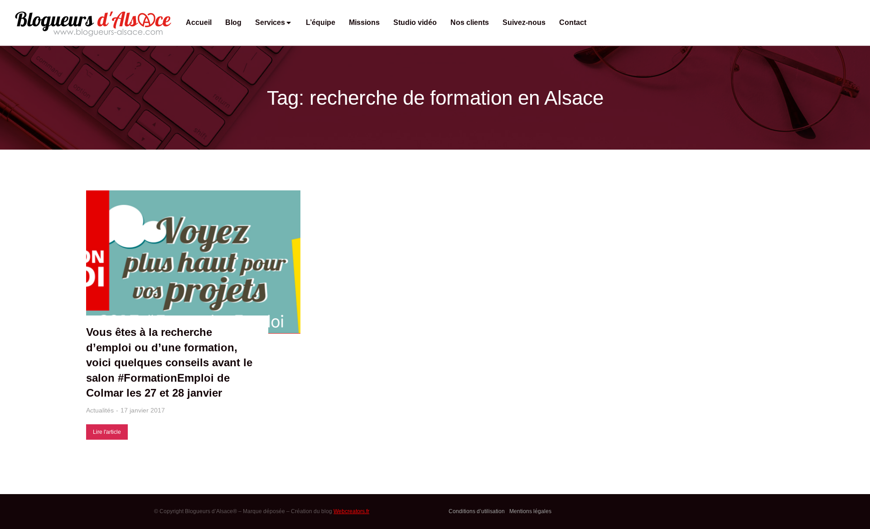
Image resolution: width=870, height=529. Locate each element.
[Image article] (193, 262)
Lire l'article (107, 432)
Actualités (100, 410)
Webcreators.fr (351, 511)
